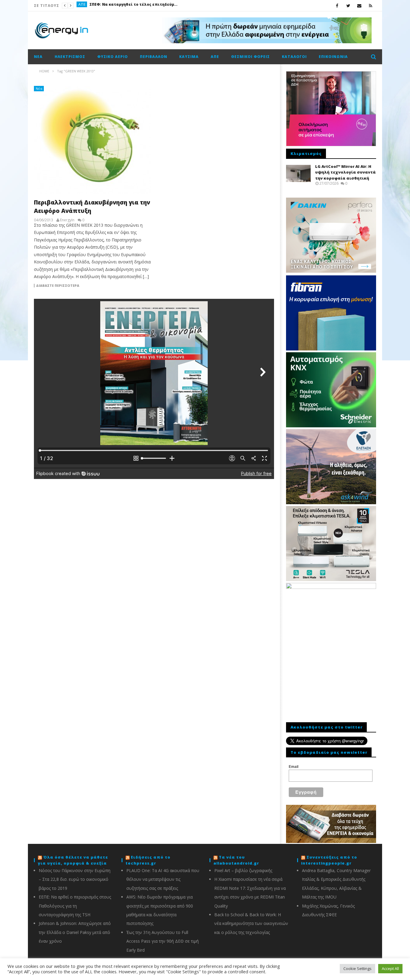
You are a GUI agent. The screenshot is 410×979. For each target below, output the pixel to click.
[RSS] (370, 5)
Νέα (38, 56)
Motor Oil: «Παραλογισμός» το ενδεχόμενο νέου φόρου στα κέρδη (144, 5)
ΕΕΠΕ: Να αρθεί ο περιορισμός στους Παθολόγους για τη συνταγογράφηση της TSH (75, 905)
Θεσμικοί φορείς (250, 56)
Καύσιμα (86, 5)
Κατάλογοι (294, 56)
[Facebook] (337, 5)
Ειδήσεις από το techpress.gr (147, 860)
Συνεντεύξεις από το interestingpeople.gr (329, 860)
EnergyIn (67, 220)
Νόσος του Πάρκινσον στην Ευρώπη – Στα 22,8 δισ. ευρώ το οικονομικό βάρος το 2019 (74, 879)
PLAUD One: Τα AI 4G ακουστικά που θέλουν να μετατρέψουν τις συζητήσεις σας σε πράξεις (162, 879)
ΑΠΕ (215, 56)
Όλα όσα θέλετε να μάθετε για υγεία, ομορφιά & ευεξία (73, 860)
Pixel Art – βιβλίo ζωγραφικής (243, 870)
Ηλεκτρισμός (70, 56)
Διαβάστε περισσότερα (57, 285)
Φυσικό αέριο (112, 56)
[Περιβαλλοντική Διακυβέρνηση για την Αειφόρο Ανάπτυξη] (92, 140)
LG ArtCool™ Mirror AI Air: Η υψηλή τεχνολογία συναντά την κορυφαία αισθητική (345, 172)
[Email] (359, 5)
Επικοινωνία (333, 56)
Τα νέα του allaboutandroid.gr (236, 860)
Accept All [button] (390, 968)
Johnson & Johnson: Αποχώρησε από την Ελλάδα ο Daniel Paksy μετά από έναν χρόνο (75, 932)
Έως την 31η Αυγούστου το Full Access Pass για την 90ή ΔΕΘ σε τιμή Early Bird (162, 941)
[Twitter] (348, 5)
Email (293, 767)
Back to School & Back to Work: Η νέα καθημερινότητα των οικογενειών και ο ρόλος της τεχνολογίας (251, 923)
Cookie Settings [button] (357, 968)
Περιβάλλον (153, 56)
